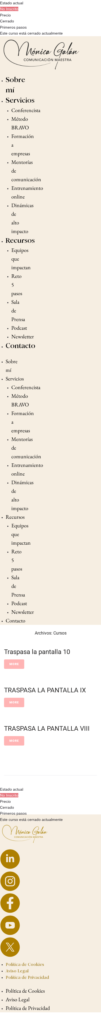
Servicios (20, 100)
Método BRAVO (20, 123)
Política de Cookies (25, 964)
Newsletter (22, 336)
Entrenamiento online (27, 192)
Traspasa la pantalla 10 (37, 652)
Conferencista (25, 110)
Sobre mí (12, 365)
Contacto (20, 346)
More (14, 664)
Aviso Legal (17, 970)
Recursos (20, 240)
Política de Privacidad (27, 977)
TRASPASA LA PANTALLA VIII (47, 728)
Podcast (19, 327)
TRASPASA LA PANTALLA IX (45, 690)
